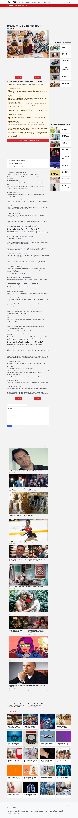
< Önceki (18, 77)
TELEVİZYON (33, 2)
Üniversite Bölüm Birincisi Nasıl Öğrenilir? (17, 166)
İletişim (12, 805)
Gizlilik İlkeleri (27, 805)
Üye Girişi (68, 2)
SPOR (39, 2)
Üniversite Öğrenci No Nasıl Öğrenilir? (17, 163)
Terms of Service (38, 427)
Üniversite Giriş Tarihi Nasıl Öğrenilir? (17, 160)
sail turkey (19, 813)
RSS (32, 805)
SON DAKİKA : (10, 5)
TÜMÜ (49, 2)
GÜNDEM (21, 2)
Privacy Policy (30, 427)
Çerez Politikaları (19, 805)
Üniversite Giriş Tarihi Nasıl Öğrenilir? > (28, 140)
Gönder (9, 426)
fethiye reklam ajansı (11, 813)
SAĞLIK (44, 2)
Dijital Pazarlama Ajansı (64, 805)
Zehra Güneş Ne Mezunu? (20, 5)
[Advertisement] (39, 16)
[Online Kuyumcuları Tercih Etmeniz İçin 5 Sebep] (30, 739)
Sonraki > (37, 77)
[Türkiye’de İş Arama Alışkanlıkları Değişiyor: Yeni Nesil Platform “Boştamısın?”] (47, 721)
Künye (8, 805)
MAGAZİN (27, 2)
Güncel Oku (17, 807)
